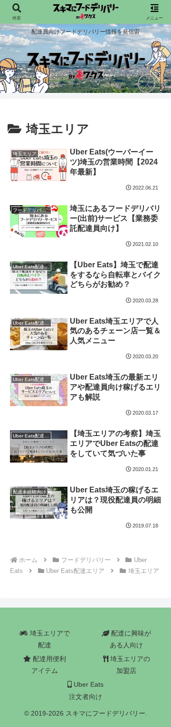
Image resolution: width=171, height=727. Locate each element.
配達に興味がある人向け (130, 639)
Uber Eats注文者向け (86, 690)
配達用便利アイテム (48, 664)
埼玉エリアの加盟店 (129, 664)
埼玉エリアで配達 (49, 639)
